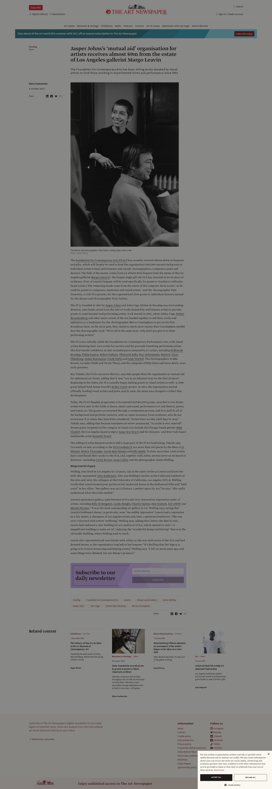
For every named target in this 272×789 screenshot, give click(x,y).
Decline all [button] (250, 777)
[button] (233, 785)
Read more (219, 770)
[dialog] (235, 770)
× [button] (268, 754)
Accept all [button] (216, 777)
